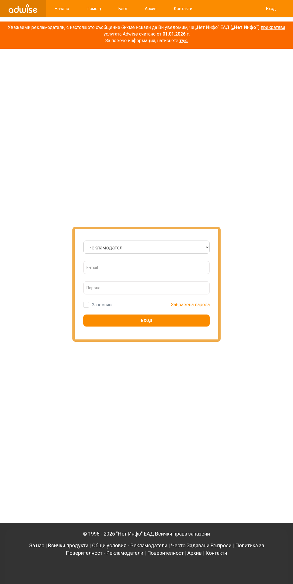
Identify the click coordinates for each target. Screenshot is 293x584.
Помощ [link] (93, 8)
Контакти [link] (183, 8)
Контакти (216, 553)
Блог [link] (123, 8)
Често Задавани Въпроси (201, 545)
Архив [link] (151, 8)
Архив (194, 553)
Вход (146, 320)
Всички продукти (68, 545)
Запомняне (103, 304)
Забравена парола (190, 304)
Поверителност (165, 553)
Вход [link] (271, 8)
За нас (36, 545)
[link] (23, 8)
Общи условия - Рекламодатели (129, 545)
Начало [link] (62, 8)
